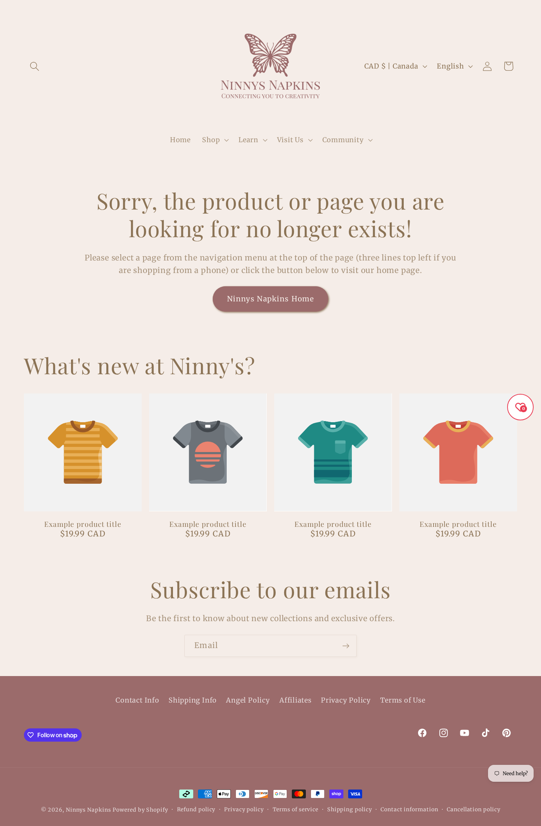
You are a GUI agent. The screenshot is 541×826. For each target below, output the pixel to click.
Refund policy (196, 809)
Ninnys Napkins (88, 809)
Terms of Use (402, 700)
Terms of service (296, 809)
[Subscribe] (345, 646)
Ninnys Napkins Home (270, 298)
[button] (34, 66)
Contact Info (137, 700)
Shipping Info (193, 700)
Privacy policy (244, 809)
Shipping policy (349, 809)
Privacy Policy (346, 700)
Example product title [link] (82, 524)
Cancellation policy (473, 809)
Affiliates (295, 700)
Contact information (409, 809)
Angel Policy (248, 700)
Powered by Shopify (140, 809)
